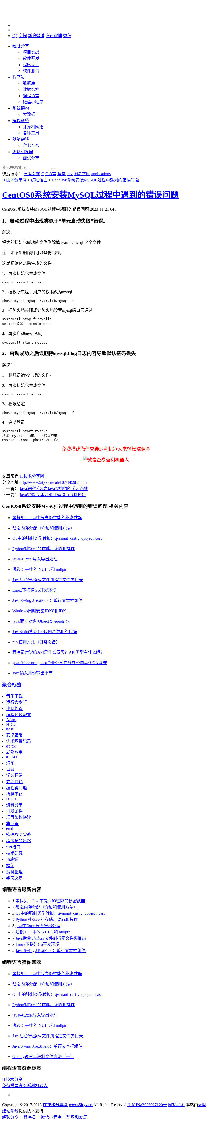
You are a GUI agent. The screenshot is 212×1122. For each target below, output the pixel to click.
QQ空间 (19, 35)
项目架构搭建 (18, 817)
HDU (11, 724)
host (9, 729)
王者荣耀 (32, 174)
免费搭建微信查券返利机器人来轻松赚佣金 (106, 449)
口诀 (10, 769)
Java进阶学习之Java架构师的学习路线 (54, 488)
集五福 (12, 823)
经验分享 (20, 46)
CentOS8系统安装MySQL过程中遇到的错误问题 (95, 180)
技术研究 (14, 853)
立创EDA (14, 781)
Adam (11, 720)
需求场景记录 (18, 741)
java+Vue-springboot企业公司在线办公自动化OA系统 (59, 663)
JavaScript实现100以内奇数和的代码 (44, 631)
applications (101, 174)
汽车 (10, 763)
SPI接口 (13, 847)
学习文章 (14, 878)
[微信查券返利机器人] (106, 460)
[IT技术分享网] (28, 16)
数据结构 (31, 89)
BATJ (11, 799)
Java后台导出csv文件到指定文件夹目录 (47, 580)
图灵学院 (82, 174)
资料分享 (14, 805)
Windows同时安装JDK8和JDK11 (41, 611)
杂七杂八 (31, 145)
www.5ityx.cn (81, 1105)
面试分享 (31, 158)
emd (9, 828)
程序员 (18, 77)
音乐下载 (14, 696)
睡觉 (61, 174)
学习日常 (14, 775)
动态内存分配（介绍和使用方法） (43, 528)
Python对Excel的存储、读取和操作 (43, 548)
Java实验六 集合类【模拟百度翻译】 (53, 495)
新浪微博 (36, 35)
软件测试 (31, 71)
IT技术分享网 (14, 180)
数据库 (29, 83)
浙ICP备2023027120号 (147, 1105)
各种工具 (31, 133)
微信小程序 (33, 102)
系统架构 (20, 108)
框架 (10, 865)
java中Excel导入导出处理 (34, 559)
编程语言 (31, 96)
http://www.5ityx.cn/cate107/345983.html (54, 482)
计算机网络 (33, 127)
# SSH (11, 757)
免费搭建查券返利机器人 (25, 1085)
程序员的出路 (18, 841)
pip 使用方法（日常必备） (36, 642)
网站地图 (176, 1105)
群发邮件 (14, 811)
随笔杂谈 (20, 139)
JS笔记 (12, 859)
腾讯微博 (54, 35)
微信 (67, 35)
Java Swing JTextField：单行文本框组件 (47, 600)
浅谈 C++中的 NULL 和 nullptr (39, 569)
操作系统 (20, 120)
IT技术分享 (12, 1079)
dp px (11, 746)
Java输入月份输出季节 (32, 673)
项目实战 (31, 52)
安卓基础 (14, 735)
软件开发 (31, 58)
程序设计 (31, 64)
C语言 (50, 174)
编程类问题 (16, 788)
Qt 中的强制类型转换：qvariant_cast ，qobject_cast (57, 538)
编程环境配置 (18, 715)
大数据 (29, 114)
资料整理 (14, 872)
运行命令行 (16, 702)
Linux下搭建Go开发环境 (34, 590)
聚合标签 (12, 684)
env (70, 174)
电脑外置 (14, 708)
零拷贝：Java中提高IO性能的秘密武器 (47, 517)
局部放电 (14, 752)
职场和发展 (22, 152)
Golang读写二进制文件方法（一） (43, 1056)
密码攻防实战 (18, 834)
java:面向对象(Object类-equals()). (41, 621)
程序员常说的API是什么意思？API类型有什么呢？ (58, 652)
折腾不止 (14, 794)
